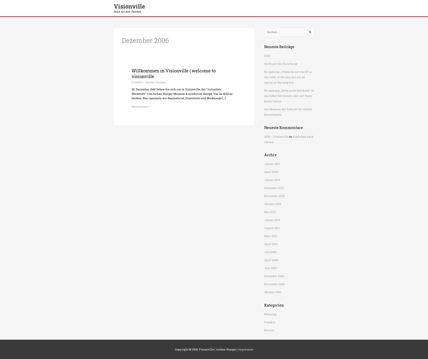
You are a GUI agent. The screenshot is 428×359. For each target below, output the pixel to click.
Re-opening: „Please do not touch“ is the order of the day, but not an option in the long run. (288, 77)
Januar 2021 (272, 164)
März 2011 (270, 236)
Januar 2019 (272, 220)
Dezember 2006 (274, 276)
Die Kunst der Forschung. (281, 63)
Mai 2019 (270, 212)
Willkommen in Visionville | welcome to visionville (174, 73)
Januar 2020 (272, 180)
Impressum (245, 349)
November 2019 (274, 196)
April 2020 (271, 172)
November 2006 (274, 284)
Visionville (129, 6)
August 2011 (272, 228)
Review (269, 330)
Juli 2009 (270, 252)
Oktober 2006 (272, 292)
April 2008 (271, 260)
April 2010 (271, 244)
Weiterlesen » (141, 107)
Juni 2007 (270, 268)
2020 (267, 55)
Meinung (270, 314)
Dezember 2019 (274, 188)
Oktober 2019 (272, 204)
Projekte (137, 82)
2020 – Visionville (276, 136)
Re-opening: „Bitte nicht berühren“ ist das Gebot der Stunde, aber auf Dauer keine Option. (289, 96)
